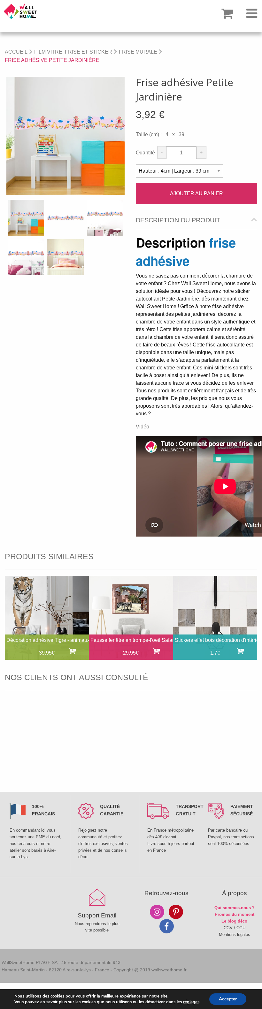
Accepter (228, 999)
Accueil (16, 52)
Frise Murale (138, 52)
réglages (191, 1002)
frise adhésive (186, 251)
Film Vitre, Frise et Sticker (73, 52)
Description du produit (178, 220)
